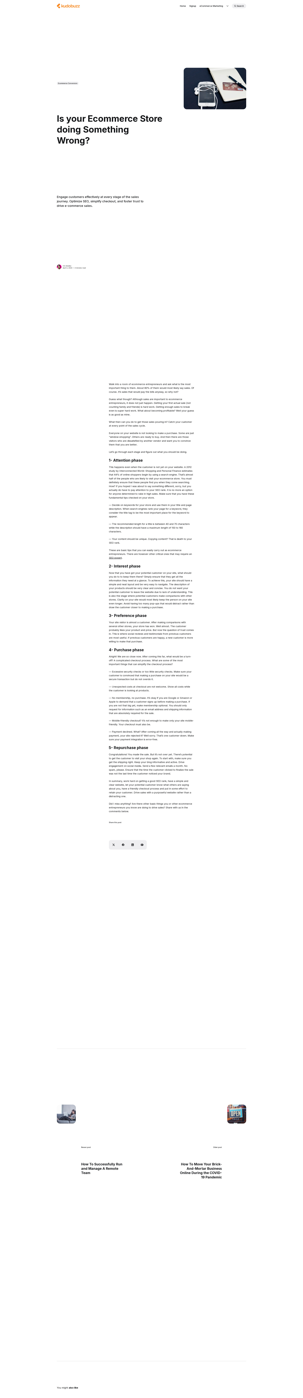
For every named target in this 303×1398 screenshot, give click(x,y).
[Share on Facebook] (123, 845)
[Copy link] (142, 845)
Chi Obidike (67, 266)
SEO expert (115, 557)
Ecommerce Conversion (67, 83)
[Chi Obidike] (59, 267)
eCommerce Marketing (211, 6)
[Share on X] (113, 845)
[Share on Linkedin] (132, 845)
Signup (192, 6)
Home (183, 6)
